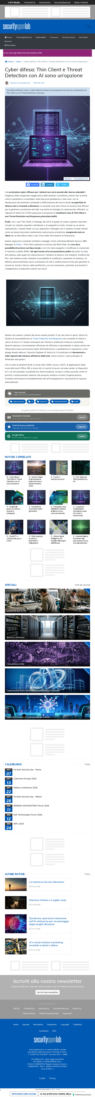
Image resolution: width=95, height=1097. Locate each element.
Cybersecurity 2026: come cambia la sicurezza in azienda (33, 690)
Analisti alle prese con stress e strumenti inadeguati (14, 509)
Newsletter (11, 45)
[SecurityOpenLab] (16, 26)
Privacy (52, 1078)
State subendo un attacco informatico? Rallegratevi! (36, 539)
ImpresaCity (44, 2)
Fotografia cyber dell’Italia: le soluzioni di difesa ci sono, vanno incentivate (58, 509)
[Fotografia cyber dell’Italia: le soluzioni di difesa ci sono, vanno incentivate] (58, 497)
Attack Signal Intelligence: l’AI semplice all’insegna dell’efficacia (58, 539)
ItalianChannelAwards (49, 1013)
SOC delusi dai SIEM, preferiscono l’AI (80, 479)
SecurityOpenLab (62, 2)
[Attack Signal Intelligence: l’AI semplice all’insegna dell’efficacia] (58, 527)
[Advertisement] (50, 965)
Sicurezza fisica (68, 37)
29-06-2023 (39, 83)
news (18, 61)
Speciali (26, 1024)
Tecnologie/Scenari (24, 37)
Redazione (52, 1024)
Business (8, 41)
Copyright (65, 1024)
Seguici (82, 436)
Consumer (54, 37)
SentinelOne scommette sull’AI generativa (35, 508)
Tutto (87, 764)
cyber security (18, 401)
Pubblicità (77, 1024)
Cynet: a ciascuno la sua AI (57, 478)
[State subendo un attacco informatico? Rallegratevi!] (36, 527)
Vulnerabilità (41, 37)
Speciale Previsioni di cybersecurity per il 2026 (28, 717)
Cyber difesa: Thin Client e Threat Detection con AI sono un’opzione (14, 480)
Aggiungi (81, 427)
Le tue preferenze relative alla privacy (58, 1094)
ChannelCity (29, 2)
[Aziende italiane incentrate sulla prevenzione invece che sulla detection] (81, 527)
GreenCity (76, 1008)
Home (9, 37)
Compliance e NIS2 (15, 664)
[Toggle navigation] (88, 26)
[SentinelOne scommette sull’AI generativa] (36, 497)
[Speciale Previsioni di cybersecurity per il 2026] (47, 707)
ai (32, 401)
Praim (18, 244)
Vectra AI (43, 401)
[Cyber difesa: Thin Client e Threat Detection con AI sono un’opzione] (14, 467)
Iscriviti (82, 417)
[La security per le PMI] (47, 601)
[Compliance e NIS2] (47, 654)
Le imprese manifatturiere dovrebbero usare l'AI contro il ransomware (80, 511)
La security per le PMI (16, 610)
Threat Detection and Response (48, 338)
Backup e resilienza (15, 637)
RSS (54, 1031)
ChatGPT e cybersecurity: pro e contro (14, 538)
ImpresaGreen (29, 1013)
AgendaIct (67, 1013)
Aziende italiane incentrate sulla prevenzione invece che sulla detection (80, 539)
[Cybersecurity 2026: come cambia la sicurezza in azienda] (47, 680)
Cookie (42, 1078)
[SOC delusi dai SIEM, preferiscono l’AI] (81, 467)
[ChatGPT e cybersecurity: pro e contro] (14, 527)
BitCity (17, 1008)
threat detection (60, 401)
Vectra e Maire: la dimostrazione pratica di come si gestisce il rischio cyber (36, 481)
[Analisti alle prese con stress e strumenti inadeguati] (14, 497)
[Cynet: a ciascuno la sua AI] (58, 467)
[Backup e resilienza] (47, 627)
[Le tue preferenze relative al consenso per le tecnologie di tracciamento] (82, 1094)
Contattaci (43, 1031)
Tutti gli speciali (82, 585)
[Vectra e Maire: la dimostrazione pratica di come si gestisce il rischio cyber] (36, 467)
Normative (83, 37)
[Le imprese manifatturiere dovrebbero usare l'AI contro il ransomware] (81, 497)
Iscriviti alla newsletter (47, 992)
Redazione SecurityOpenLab (20, 83)
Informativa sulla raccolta (24, 1094)
